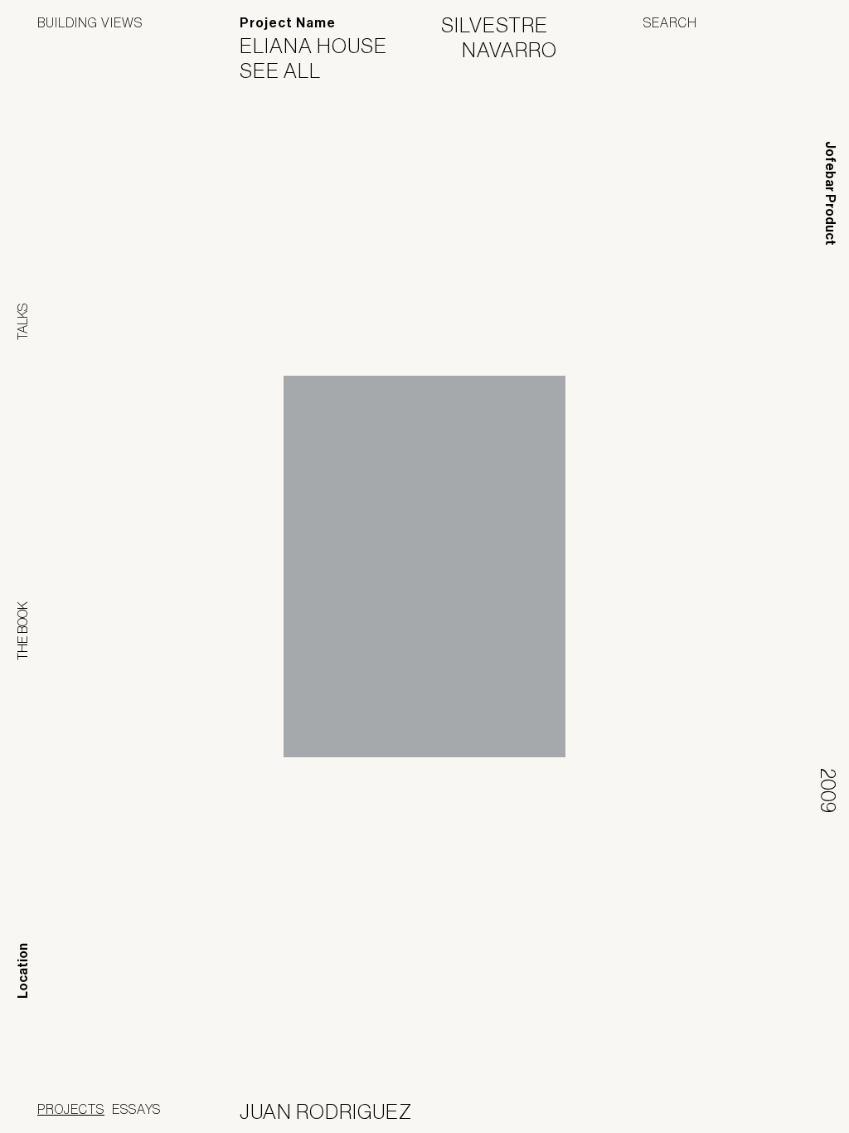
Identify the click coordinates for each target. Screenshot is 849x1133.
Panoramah (662, 1112)
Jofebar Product (830, 193)
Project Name (288, 23)
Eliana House (323, 45)
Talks (22, 322)
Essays (136, 1108)
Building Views (90, 22)
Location (23, 971)
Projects (70, 1108)
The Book (22, 630)
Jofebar (768, 1106)
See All (290, 70)
